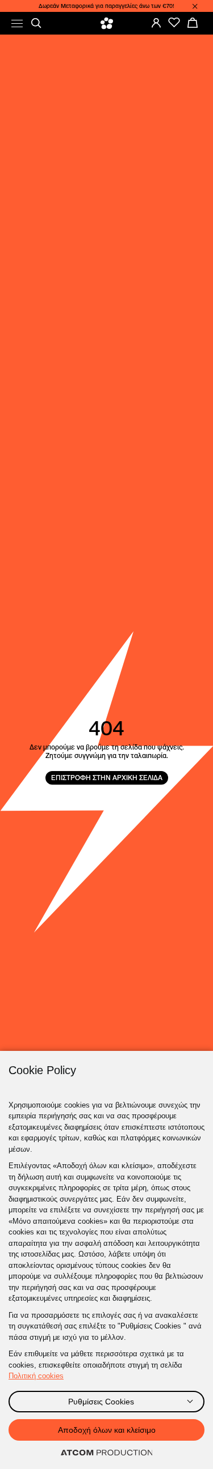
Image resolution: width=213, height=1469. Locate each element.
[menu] (17, 23)
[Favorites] (174, 22)
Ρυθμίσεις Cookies (101, 1401)
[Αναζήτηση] (36, 23)
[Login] (156, 22)
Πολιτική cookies (36, 1376)
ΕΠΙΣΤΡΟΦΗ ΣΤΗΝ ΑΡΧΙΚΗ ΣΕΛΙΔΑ (106, 777)
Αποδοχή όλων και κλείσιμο (107, 1429)
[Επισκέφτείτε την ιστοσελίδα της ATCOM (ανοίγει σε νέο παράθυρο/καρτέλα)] (107, 1453)
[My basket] (192, 22)
